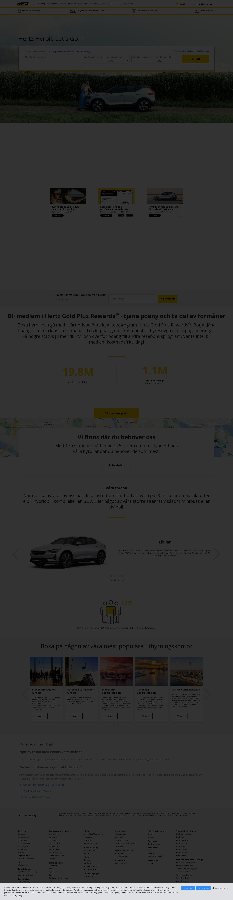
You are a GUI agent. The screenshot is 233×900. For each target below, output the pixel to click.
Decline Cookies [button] (203, 888)
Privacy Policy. (16, 895)
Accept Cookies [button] (188, 888)
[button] (220, 888)
